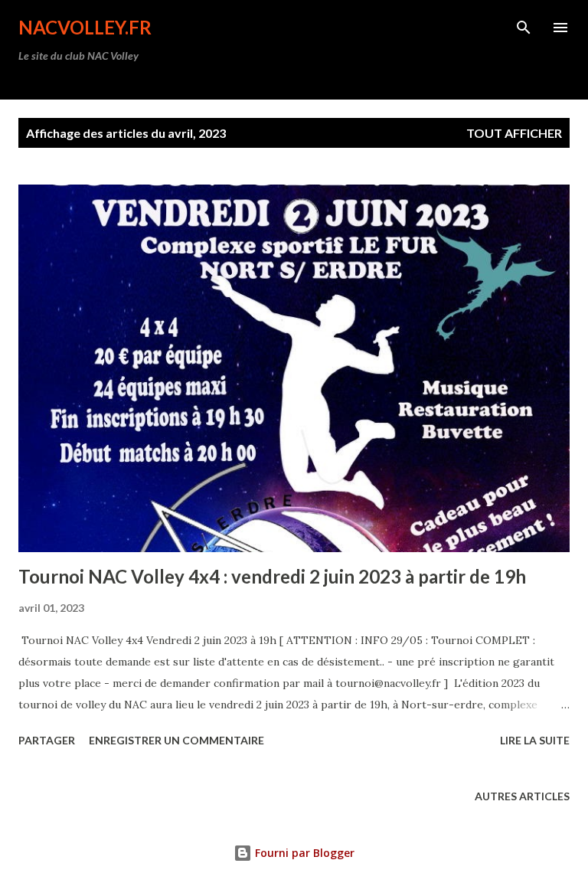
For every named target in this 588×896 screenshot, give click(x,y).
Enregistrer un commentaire (176, 740)
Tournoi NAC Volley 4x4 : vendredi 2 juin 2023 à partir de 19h (272, 576)
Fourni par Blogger (303, 852)
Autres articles (522, 796)
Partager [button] (46, 740)
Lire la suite (535, 740)
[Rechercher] (523, 27)
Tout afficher (514, 133)
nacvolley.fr (85, 27)
